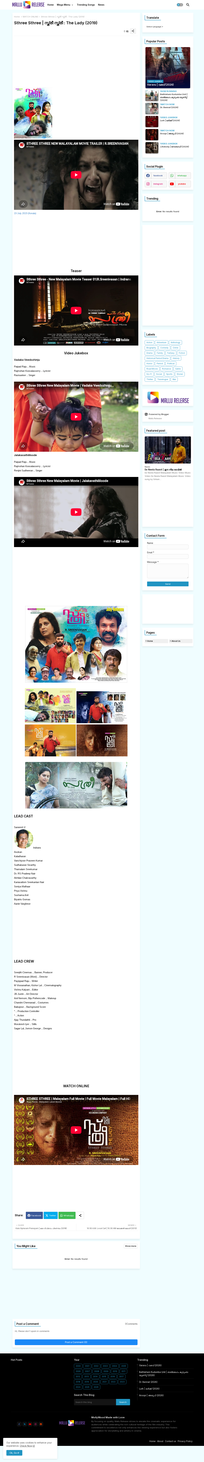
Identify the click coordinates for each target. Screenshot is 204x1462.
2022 (113, 1382)
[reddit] (41, 1424)
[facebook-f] (19, 1424)
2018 (78, 1382)
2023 (122, 1382)
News (101, 4)
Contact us (170, 1441)
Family (160, 353)
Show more (130, 1246)
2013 (86, 1376)
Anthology (175, 342)
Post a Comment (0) (76, 1342)
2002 (96, 1366)
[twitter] (24, 1424)
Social (159, 374)
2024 (78, 1387)
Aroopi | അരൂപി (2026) (151, 1395)
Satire (178, 369)
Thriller (149, 379)
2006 (78, 1371)
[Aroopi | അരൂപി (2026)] (152, 134)
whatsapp (182, 175)
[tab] (50, 5)
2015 (104, 1376)
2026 (96, 1387)
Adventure (161, 342)
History (176, 358)
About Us (175, 641)
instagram (158, 184)
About (160, 1441)
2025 (87, 1387)
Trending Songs (86, 4)
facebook (158, 175)
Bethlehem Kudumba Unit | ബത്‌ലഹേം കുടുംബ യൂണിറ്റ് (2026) (163, 1374)
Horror (149, 363)
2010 (115, 1371)
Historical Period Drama (157, 358)
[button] (180, 4)
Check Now (26, 1445)
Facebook (36, 1215)
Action (149, 342)
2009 (105, 1371)
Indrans (37, 847)
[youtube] (30, 1424)
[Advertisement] (76, 60)
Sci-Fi (149, 374)
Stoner (180, 374)
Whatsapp (69, 1215)
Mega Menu (63, 4)
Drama (149, 353)
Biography (151, 347)
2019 (86, 1382)
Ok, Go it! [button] (14, 1452)
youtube (182, 184)
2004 (114, 1366)
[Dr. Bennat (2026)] (152, 108)
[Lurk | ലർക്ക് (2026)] (152, 121)
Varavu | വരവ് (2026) (150, 1365)
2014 (95, 1376)
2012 (78, 1376)
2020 (95, 1382)
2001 (87, 1366)
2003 (105, 1366)
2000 (78, 1366)
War (174, 379)
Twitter (52, 1215)
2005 (123, 1366)
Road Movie (152, 369)
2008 (96, 1371)
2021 (104, 1382)
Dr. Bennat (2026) (148, 1382)
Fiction (182, 353)
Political (171, 363)
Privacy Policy (185, 1441)
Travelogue (162, 379)
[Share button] (80, 1215)
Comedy (164, 347)
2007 (87, 1371)
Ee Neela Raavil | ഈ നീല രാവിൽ (163, 469)
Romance (166, 369)
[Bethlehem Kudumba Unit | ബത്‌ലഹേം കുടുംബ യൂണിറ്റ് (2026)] (152, 95)
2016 (112, 1376)
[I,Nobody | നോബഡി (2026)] (152, 147)
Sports (169, 374)
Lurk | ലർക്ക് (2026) (149, 1388)
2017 (121, 1376)
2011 (123, 1371)
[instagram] (35, 1424)
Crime (175, 347)
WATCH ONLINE (30, 16)
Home (50, 4)
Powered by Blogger (159, 414)
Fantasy (171, 353)
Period (160, 363)
